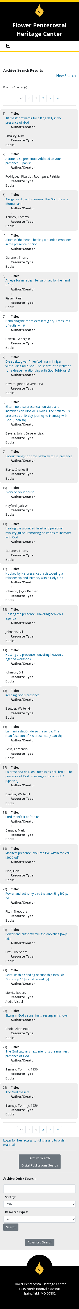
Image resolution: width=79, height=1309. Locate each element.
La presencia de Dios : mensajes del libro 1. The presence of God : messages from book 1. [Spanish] (39, 776)
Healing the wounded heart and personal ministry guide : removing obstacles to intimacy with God (38, 532)
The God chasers (17, 1092)
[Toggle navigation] (8, 46)
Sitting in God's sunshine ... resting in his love (36, 1015)
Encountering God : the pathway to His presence (38, 456)
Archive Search (39, 1158)
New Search (66, 75)
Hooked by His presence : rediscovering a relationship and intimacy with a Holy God (34, 575)
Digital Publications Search (40, 1165)
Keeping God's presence (22, 695)
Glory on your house (19, 492)
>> (57, 98)
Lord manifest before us (22, 817)
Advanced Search (40, 1242)
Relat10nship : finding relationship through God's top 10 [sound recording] (34, 977)
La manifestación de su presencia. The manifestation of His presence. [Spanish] (33, 733)
